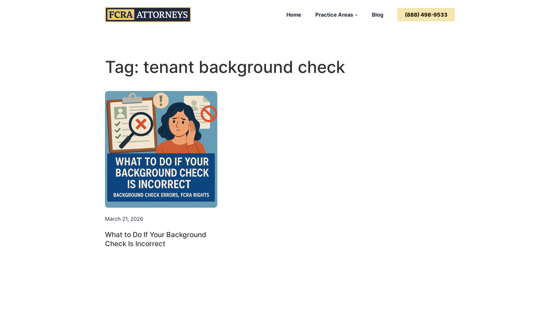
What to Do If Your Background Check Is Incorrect (155, 239)
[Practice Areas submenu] (356, 14)
